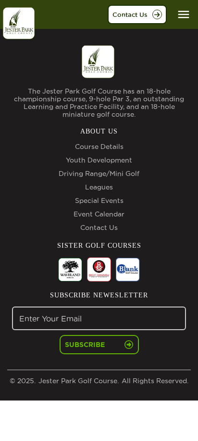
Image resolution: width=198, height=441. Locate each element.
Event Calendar (99, 214)
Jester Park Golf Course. (78, 381)
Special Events (99, 200)
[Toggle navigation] (183, 14)
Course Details (99, 146)
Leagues (99, 187)
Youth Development (99, 160)
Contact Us (130, 14)
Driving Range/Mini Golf (99, 173)
